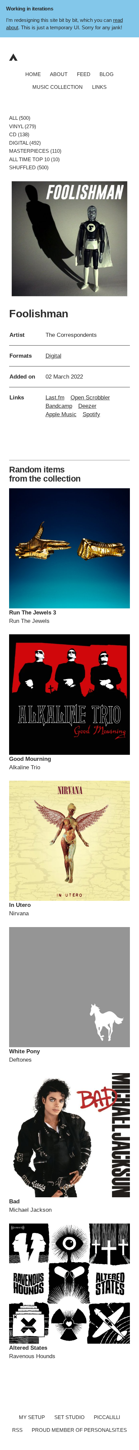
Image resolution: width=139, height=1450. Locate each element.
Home (33, 74)
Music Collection (57, 87)
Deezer (87, 405)
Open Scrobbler (90, 397)
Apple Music (61, 414)
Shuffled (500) (29, 168)
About (58, 74)
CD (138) (19, 135)
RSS (17, 1430)
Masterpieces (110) (35, 151)
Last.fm (55, 397)
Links (99, 87)
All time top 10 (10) (34, 159)
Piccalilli (107, 1417)
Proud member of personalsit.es (79, 1430)
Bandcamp (59, 405)
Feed (83, 74)
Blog (107, 74)
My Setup (32, 1417)
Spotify (91, 414)
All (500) (19, 118)
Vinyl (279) (22, 126)
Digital (53, 355)
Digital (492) (25, 143)
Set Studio (69, 1417)
